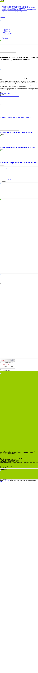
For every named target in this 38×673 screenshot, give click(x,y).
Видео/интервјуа (5, 38)
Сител (3, 90)
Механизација (4, 35)
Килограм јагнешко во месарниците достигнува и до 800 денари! (16, 132)
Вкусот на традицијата (8, 33)
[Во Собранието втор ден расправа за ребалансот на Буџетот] (9, 115)
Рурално (3, 32)
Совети (3, 36)
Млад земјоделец (7, 29)
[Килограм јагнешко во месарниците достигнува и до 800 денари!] (9, 130)
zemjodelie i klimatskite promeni (5, 93)
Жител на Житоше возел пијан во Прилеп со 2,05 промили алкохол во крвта (15, 3)
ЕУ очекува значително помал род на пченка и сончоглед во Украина (17, 147)
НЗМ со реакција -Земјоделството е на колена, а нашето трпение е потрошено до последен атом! (18, 7)
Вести (1, 54)
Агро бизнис (4, 28)
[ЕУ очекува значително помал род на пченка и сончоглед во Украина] (9, 145)
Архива (1, 478)
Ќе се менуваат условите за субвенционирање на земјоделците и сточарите (14, 10)
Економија (4, 27)
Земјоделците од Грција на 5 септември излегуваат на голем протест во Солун (15, 6)
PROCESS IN (7, 480)
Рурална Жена (6, 30)
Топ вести (3, 54)
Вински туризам (7, 34)
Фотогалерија (4, 37)
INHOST (1, 481)
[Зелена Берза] (2, 17)
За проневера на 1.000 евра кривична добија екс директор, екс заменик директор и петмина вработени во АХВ (18, 163)
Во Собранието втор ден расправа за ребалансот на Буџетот (15, 117)
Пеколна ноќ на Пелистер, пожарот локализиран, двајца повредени (13, 8)
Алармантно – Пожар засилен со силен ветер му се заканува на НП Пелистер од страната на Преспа (19, 9)
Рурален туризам (7, 31)
